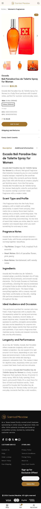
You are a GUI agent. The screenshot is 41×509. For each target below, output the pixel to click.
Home (3, 9)
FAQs (3, 453)
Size (3, 101)
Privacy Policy (26, 450)
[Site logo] (20, 3)
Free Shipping (6, 464)
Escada (5, 75)
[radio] (8, 104)
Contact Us (5, 450)
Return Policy (6, 460)
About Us (25, 460)
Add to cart (14, 124)
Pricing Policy (26, 457)
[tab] (7, 148)
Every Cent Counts (28, 464)
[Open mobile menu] (3, 3)
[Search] (38, 3)
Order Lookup (6, 457)
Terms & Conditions (28, 453)
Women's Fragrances (16, 9)
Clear (5, 108)
